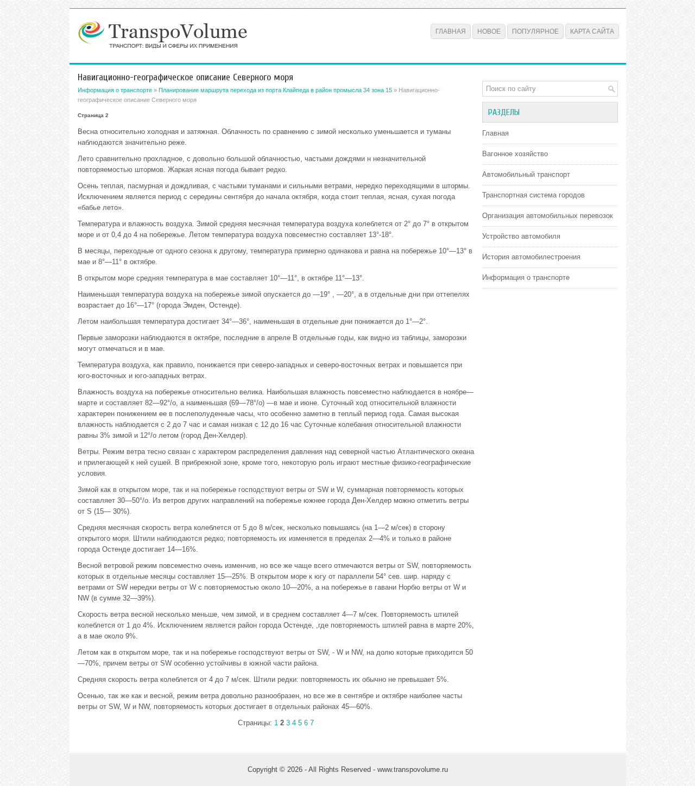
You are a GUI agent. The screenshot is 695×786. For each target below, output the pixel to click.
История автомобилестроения (531, 257)
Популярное (535, 31)
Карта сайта (592, 31)
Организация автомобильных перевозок (547, 216)
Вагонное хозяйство (515, 154)
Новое (489, 31)
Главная (450, 31)
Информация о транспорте (115, 90)
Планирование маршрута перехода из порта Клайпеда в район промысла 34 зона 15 (275, 90)
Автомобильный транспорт (526, 174)
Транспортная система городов (533, 195)
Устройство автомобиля (521, 236)
